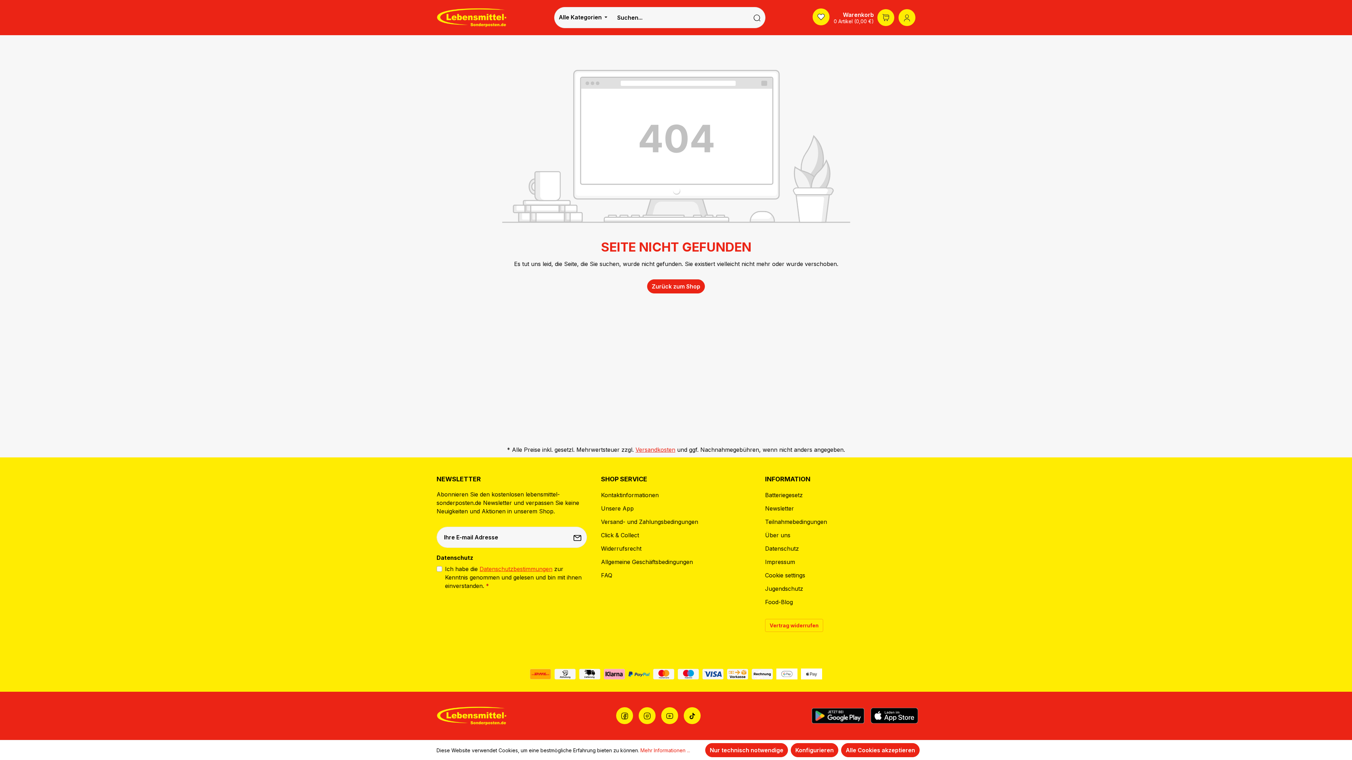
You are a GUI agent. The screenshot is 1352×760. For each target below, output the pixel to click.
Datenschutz (782, 548)
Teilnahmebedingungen (796, 521)
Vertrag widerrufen (794, 625)
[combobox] (680, 17)
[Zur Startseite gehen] (472, 17)
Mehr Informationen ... (665, 750)
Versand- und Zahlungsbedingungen (649, 521)
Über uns (777, 535)
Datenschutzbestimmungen (516, 568)
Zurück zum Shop (676, 286)
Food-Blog (779, 602)
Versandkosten (655, 449)
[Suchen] (757, 17)
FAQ (606, 575)
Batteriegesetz (784, 495)
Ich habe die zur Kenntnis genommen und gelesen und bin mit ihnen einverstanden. (513, 577)
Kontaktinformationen (630, 495)
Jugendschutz (784, 588)
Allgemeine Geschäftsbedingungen (647, 561)
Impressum (780, 561)
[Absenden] (578, 537)
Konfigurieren (814, 750)
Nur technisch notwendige (746, 750)
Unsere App (617, 508)
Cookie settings (785, 575)
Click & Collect (620, 535)
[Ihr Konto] (907, 17)
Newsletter (779, 508)
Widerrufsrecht (621, 548)
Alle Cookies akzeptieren (880, 750)
